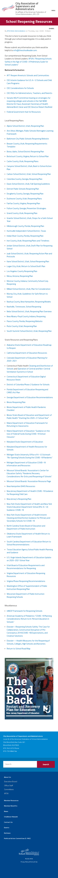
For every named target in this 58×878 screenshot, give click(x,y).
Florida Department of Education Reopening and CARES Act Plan (27, 391)
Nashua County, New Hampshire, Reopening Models (29, 301)
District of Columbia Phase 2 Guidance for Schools (28, 384)
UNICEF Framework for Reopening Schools (24, 610)
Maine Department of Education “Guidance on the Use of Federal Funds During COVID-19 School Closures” (28, 433)
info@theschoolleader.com (25, 50)
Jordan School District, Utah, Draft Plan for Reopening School (29, 247)
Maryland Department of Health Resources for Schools (27, 448)
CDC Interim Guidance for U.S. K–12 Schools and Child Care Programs (29, 82)
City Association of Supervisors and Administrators (27, 6)
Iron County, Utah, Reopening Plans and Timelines (28, 240)
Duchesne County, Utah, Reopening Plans (24, 198)
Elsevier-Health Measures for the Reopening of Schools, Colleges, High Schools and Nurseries (28, 642)
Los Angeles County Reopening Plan (22, 271)
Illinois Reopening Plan (16, 402)
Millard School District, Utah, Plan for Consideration (28, 288)
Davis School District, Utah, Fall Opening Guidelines (28, 183)
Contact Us (8, 822)
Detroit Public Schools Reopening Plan (23, 188)
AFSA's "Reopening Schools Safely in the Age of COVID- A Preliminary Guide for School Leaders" (28, 61)
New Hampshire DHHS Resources (21, 486)
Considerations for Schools (20, 88)
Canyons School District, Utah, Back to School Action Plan (29, 168)
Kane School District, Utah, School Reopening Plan (28, 261)
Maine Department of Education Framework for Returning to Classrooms (27, 424)
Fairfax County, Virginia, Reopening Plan (23, 203)
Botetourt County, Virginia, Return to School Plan (28, 156)
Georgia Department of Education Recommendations (30, 397)
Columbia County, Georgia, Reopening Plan (24, 179)
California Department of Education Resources (27, 352)
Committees (9, 789)
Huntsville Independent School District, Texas (26, 230)
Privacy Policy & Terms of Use (29, 862)
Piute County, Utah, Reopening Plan (22, 326)
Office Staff (8, 785)
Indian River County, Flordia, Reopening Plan (25, 235)
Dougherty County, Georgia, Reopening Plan (25, 193)
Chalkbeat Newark (11, 816)
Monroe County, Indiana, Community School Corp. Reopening (28, 282)
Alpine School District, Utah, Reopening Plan (25, 125)
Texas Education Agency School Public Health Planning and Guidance (30, 551)
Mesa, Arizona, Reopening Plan (20, 276)
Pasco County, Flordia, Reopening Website (24, 321)
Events (6, 827)
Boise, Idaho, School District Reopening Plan (25, 151)
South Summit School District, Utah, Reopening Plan (29, 331)
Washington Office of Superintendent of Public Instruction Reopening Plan (27, 587)
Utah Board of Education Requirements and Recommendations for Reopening (26, 567)
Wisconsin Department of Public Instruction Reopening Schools (25, 595)
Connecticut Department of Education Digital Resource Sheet (26, 378)
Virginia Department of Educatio (21, 573)
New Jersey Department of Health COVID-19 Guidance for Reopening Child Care (30, 493)
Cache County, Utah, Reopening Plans (22, 161)
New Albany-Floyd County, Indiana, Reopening (26, 316)
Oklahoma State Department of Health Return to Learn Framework (28, 535)
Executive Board (10, 781)
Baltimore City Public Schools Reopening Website (28, 138)
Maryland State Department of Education (25, 441)
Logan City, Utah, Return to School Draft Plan (26, 266)
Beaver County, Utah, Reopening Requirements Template (27, 145)
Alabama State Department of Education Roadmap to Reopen (29, 346)
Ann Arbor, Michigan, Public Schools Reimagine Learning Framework (30, 132)
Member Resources (11, 800)
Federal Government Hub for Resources (24, 111)
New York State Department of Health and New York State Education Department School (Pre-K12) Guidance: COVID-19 (29, 507)
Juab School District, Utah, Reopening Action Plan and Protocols (29, 255)
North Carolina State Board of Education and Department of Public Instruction (26, 527)
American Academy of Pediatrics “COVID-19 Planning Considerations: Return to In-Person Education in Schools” (29, 618)
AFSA (6, 793)
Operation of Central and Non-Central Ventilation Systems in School (28, 370)
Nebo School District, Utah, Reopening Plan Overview (29, 311)
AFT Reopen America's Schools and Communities (28, 75)
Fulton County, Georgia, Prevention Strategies (26, 208)
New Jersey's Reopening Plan (19, 499)
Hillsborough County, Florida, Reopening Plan (25, 226)
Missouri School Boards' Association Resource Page (29, 481)
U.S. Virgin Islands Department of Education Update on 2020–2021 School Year (29, 559)
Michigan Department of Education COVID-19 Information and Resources (26, 464)
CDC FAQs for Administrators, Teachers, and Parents (29, 93)
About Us (7, 777)
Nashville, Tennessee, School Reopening (24, 306)
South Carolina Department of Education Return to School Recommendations (29, 543)
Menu (53, 10)
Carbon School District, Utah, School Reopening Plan (29, 174)
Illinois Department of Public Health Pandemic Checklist (26, 409)
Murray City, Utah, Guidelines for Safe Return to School (27, 295)
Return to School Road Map (18, 648)
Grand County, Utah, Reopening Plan (22, 213)
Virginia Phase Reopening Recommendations (26, 581)
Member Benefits (10, 806)
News (6, 811)
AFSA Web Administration (16, 31)
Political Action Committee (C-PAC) (17, 838)
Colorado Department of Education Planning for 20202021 (27, 359)
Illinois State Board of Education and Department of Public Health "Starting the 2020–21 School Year (29, 417)
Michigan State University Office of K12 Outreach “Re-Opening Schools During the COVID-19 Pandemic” (30, 456)
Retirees (7, 833)
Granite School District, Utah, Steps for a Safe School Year (30, 220)
